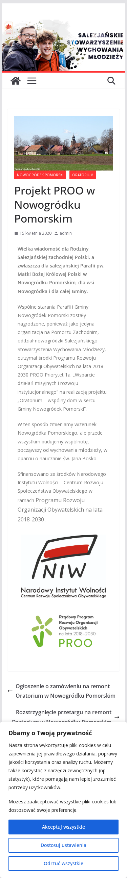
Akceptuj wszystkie (63, 827)
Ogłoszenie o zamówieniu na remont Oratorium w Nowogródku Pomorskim (65, 691)
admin (66, 233)
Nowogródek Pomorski (40, 175)
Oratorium (82, 175)
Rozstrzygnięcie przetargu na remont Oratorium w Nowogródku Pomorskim (61, 717)
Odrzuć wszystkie (63, 863)
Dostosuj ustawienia (63, 845)
